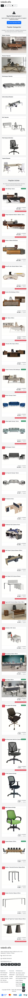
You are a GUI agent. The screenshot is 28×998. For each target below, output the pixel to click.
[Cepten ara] (23, 987)
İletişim (11, 978)
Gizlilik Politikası (19, 982)
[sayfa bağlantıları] (2, 5)
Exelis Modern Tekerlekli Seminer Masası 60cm (13, 867)
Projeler (11, 976)
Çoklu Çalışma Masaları (7, 96)
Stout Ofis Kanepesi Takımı (8, 447)
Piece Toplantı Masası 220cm (9, 841)
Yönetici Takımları (6, 55)
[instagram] (15, 964)
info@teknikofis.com (6, 961)
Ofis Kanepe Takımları (7, 76)
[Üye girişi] (5, 5)
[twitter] (9, 964)
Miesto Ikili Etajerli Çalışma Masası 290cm (12, 550)
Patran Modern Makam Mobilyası (10, 240)
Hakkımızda (12, 972)
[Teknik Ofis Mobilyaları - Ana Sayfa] (6, 2)
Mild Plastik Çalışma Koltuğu (9, 807)
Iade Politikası (19, 984)
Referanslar (11, 974)
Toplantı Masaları (6, 158)
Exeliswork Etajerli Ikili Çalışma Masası (11, 576)
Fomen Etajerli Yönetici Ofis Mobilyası (11, 369)
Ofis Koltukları (3, 974)
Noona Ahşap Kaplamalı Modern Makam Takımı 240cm (14, 214)
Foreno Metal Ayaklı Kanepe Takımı (10, 421)
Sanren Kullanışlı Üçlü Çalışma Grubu (11, 524)
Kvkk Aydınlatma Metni (21, 978)
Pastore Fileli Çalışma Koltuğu (9, 773)
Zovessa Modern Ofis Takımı (9, 627)
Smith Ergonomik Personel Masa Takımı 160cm (13, 602)
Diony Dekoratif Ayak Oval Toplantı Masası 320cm (14, 918)
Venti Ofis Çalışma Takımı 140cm (10, 653)
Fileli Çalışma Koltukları (7, 137)
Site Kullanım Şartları (20, 972)
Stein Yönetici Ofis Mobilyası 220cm (10, 292)
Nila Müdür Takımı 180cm (8, 317)
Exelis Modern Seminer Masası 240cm (11, 893)
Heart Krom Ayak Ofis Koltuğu (9, 705)
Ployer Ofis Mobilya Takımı (8, 188)
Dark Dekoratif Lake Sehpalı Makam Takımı (12, 266)
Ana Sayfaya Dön (14, 22)
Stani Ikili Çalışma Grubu (8, 498)
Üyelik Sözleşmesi (20, 974)
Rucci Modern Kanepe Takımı (9, 395)
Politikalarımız (19, 970)
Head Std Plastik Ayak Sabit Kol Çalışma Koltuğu (13, 739)
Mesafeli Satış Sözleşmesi (22, 976)
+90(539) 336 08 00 (7, 958)
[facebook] (5, 964)
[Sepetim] (12, 5)
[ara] (15, 5)
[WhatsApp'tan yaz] (23, 984)
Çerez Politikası (19, 980)
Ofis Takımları (5, 117)
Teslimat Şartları (19, 985)
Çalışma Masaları (4, 982)
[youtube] (12, 964)
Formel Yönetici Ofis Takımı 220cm (10, 343)
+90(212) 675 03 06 (6, 955)
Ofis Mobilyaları (3, 972)
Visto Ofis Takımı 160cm (8, 679)
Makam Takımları (6, 35)
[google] (2, 964)
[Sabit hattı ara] (23, 990)
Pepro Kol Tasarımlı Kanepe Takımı (10, 472)
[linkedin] (19, 964)
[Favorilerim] (9, 5)
